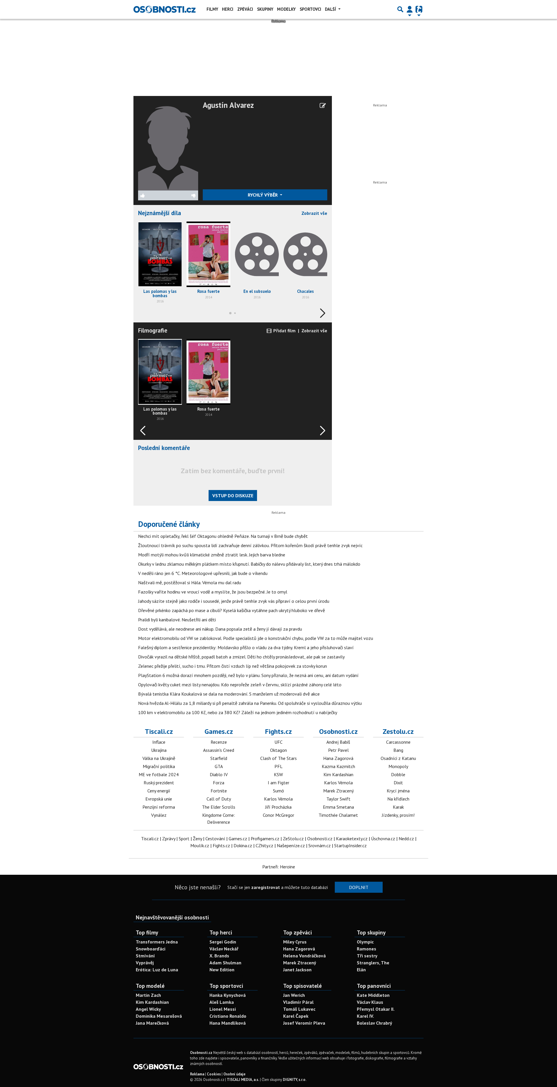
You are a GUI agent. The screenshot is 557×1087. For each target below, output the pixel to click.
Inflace (158, 742)
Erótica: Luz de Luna (157, 969)
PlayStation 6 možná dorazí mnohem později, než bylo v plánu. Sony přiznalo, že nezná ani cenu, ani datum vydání (248, 675)
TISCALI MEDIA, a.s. (243, 1079)
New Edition (221, 969)
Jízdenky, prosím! (398, 815)
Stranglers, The (373, 963)
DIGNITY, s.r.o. (294, 1079)
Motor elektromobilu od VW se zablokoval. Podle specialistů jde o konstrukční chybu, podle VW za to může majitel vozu (255, 638)
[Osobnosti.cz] (164, 9)
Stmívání (145, 956)
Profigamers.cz (265, 838)
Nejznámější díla (159, 213)
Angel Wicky (148, 1009)
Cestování (215, 838)
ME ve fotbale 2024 (159, 774)
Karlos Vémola (278, 799)
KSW (278, 774)
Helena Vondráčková (304, 956)
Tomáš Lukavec (299, 1009)
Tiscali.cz (159, 731)
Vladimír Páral (298, 1002)
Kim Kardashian (338, 774)
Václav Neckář (223, 949)
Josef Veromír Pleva (304, 1023)
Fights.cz (278, 731)
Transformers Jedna (157, 942)
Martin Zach (148, 995)
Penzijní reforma (158, 807)
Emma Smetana (338, 807)
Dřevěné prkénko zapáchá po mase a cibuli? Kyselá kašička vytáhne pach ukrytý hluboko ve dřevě (231, 610)
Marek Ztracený (338, 791)
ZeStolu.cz (293, 838)
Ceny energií (158, 791)
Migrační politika (159, 766)
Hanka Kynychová (227, 995)
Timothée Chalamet (338, 815)
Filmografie (152, 330)
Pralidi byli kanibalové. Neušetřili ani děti (177, 620)
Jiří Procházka (278, 807)
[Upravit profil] (322, 105)
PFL (278, 766)
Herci (227, 9)
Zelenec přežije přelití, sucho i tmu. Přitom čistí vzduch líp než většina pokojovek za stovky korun (232, 666)
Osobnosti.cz (338, 731)
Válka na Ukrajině (158, 758)
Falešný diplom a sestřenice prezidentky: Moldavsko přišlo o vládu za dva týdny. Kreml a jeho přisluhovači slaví (246, 647)
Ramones (366, 949)
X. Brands (219, 956)
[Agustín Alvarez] (168, 145)
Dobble (398, 774)
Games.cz (219, 731)
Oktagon (278, 750)
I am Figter (278, 782)
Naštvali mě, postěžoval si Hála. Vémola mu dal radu (189, 582)
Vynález (159, 815)
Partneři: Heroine (278, 867)
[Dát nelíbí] (183, 195)
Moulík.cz (199, 845)
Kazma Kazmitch (338, 766)
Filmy (212, 9)
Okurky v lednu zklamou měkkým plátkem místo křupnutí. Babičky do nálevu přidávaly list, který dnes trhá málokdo (249, 564)
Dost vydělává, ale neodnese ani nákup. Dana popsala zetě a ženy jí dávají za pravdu (220, 629)
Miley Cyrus (295, 942)
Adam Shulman (225, 963)
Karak (398, 807)
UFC (278, 742)
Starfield (218, 758)
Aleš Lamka (221, 1002)
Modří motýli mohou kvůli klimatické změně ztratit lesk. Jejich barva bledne (211, 555)
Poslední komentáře (164, 448)
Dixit (398, 782)
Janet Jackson (297, 969)
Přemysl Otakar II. (376, 1009)
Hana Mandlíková (227, 1023)
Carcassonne (398, 742)
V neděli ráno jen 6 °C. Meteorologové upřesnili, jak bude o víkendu (202, 573)
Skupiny (265, 9)
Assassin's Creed (218, 750)
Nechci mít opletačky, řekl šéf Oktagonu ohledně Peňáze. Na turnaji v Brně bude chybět (223, 536)
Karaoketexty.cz (352, 838)
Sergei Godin (222, 942)
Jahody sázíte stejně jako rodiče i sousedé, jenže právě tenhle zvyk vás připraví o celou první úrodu (233, 601)
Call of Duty (219, 799)
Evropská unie (158, 799)
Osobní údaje (234, 1074)
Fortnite (219, 791)
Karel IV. (365, 1016)
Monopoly (398, 766)
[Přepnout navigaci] (409, 9)
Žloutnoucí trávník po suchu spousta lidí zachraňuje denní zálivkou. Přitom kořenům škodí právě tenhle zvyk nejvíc (250, 545)
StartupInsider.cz (350, 845)
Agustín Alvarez (228, 105)
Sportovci (310, 9)
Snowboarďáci (150, 949)
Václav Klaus (370, 1002)
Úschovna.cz (383, 838)
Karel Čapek (295, 1016)
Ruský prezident (159, 782)
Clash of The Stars (278, 758)
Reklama (197, 1074)
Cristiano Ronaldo (227, 1016)
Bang (398, 750)
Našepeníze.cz (291, 845)
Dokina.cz (243, 845)
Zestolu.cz (398, 731)
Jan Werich (294, 995)
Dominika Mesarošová (159, 1016)
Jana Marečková (152, 1023)
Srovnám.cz (319, 845)
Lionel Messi (222, 1009)
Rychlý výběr (263, 195)
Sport (184, 838)
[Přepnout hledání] (400, 9)
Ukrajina (159, 750)
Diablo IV (219, 774)
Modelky (286, 9)
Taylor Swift (338, 799)
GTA (219, 766)
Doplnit (358, 887)
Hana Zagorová (338, 758)
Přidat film (284, 330)
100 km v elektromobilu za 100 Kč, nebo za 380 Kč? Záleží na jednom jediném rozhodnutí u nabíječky (237, 712)
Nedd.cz (406, 838)
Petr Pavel (338, 750)
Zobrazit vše (314, 213)
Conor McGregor (278, 815)
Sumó (278, 791)
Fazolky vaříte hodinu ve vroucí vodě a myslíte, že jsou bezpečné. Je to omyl (212, 592)
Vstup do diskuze (232, 495)
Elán (361, 969)
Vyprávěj (145, 963)
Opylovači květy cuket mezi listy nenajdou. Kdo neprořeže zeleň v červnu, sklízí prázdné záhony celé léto (239, 684)
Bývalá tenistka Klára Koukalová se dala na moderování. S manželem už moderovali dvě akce (229, 694)
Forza (218, 782)
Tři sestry (367, 956)
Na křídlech (398, 799)
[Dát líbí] (153, 195)
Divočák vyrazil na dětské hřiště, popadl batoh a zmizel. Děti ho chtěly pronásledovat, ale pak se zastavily (241, 657)
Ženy (197, 838)
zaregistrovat (265, 887)
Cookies (214, 1074)
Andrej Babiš (338, 742)
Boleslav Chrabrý (374, 1023)
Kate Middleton (373, 995)
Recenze (219, 742)
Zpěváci (245, 9)
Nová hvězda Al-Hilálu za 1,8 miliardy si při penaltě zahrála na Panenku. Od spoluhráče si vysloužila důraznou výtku (250, 703)
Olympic (365, 942)
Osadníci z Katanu (398, 758)
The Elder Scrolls (218, 807)
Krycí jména (398, 791)
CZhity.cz (264, 845)
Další (331, 9)
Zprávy (168, 838)
